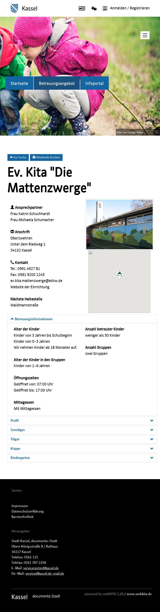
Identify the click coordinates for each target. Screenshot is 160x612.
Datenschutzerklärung (27, 511)
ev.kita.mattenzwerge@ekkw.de (36, 281)
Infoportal (94, 84)
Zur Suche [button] (19, 157)
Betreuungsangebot (57, 84)
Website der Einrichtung (29, 287)
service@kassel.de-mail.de (44, 573)
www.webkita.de (139, 594)
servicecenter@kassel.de (41, 568)
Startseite (19, 84)
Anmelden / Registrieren (130, 8)
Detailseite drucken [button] (47, 157)
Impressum (19, 506)
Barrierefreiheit (22, 517)
